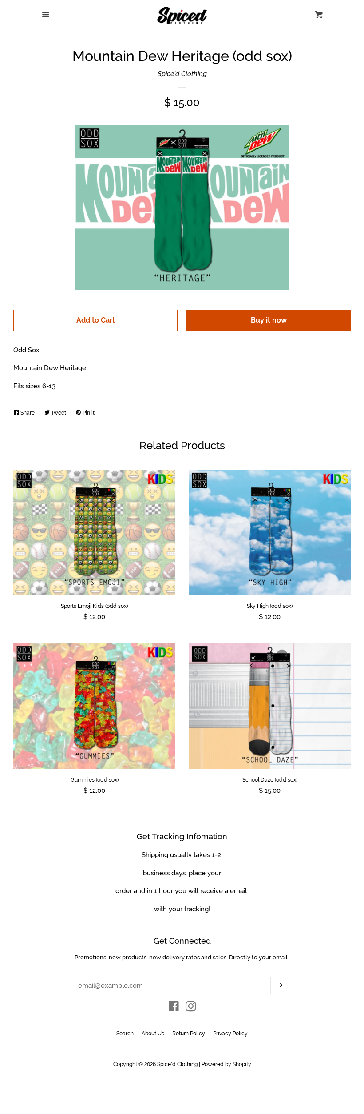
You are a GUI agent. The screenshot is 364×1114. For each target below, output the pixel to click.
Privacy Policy (230, 1033)
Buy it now (269, 320)
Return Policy (188, 1033)
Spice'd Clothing (182, 74)
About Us (153, 1033)
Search (125, 1033)
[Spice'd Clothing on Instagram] (191, 1008)
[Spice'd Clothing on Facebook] (173, 1008)
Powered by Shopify (226, 1064)
